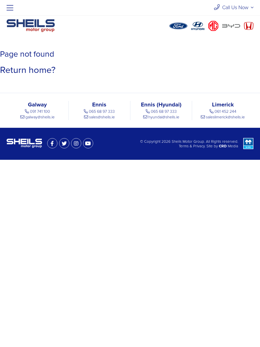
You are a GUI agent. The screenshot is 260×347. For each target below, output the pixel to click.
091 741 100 (40, 111)
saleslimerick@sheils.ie (225, 117)
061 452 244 (225, 111)
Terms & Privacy (192, 146)
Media (228, 146)
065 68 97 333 (102, 111)
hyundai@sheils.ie (163, 117)
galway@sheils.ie (40, 117)
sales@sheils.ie (102, 117)
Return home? (28, 70)
